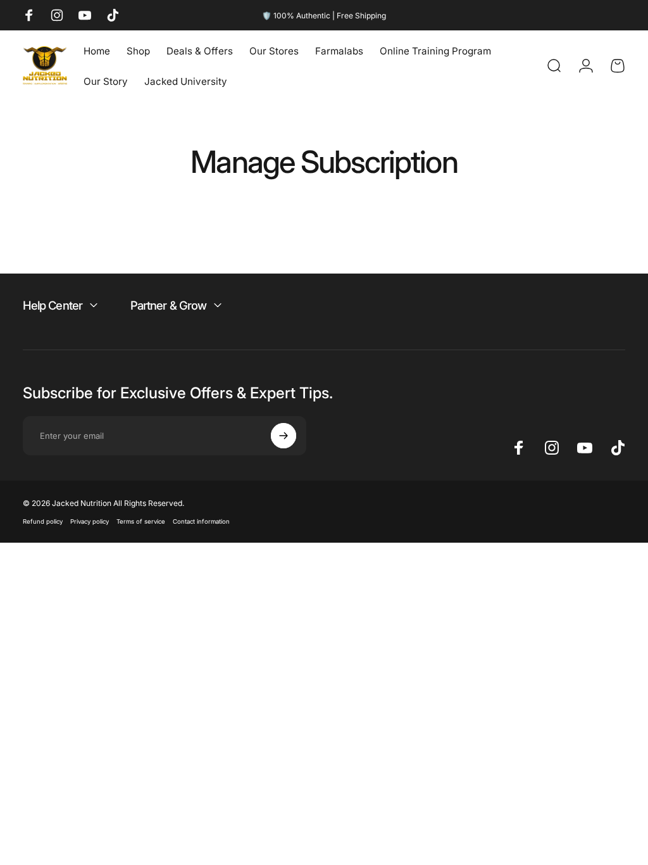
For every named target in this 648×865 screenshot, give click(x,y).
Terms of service (140, 521)
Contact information (201, 521)
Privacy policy (89, 521)
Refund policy (43, 521)
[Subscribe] (283, 435)
